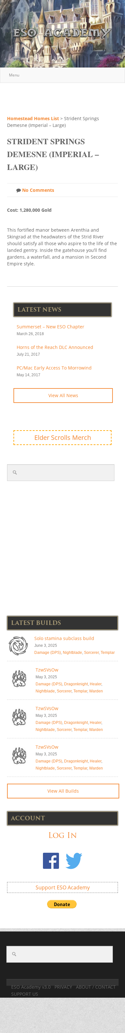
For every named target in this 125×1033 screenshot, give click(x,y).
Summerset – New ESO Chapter (50, 327)
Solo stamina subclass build (64, 638)
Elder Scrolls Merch (62, 437)
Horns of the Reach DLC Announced (55, 347)
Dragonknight (76, 684)
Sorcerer (91, 652)
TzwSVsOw (47, 670)
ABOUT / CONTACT (96, 987)
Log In (62, 835)
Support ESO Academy (63, 887)
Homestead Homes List (33, 118)
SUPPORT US (24, 994)
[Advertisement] (66, 98)
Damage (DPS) (47, 652)
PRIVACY (63, 987)
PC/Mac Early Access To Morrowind (54, 368)
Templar (108, 652)
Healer (95, 684)
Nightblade (72, 652)
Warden (96, 691)
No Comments (37, 190)
